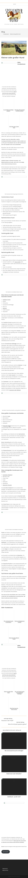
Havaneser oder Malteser (15, 390)
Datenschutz (5, 870)
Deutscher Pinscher (7, 485)
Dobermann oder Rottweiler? (13, 774)
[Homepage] (1, 34)
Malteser (5, 308)
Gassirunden (18, 262)
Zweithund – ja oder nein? (14, 797)
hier (21, 467)
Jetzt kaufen (5, 851)
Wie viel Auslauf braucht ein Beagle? (14, 750)
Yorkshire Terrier (6, 299)
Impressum (5, 868)
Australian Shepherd (7, 474)
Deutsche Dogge (7, 425)
